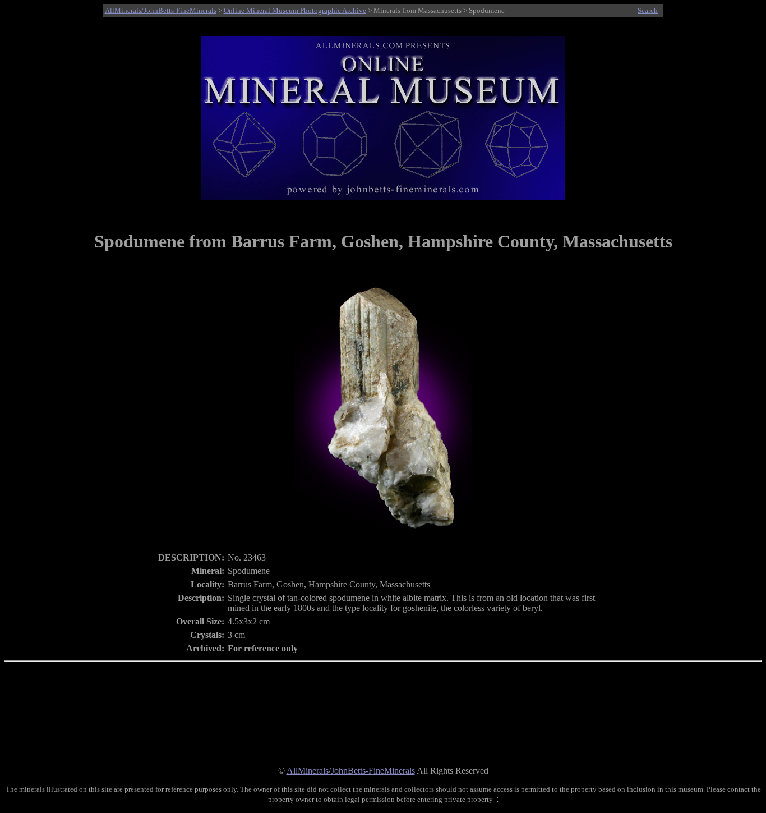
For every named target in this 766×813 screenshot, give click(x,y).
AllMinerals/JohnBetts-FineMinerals (160, 10)
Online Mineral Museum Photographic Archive (295, 10)
